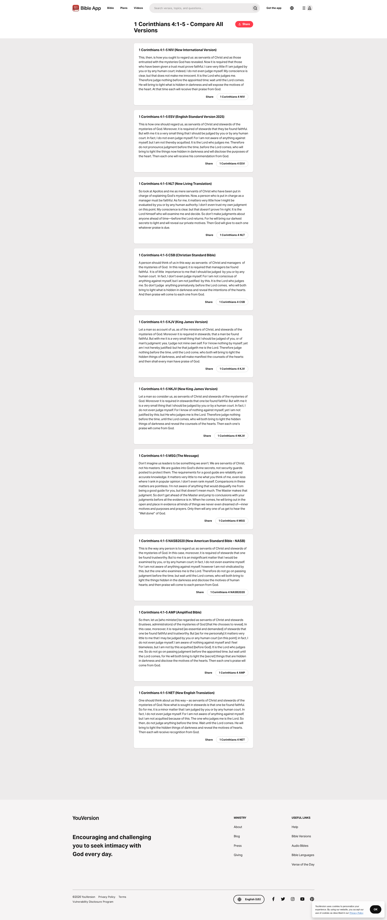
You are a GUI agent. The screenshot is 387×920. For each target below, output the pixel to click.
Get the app (273, 7)
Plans (123, 7)
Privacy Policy (106, 896)
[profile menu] (306, 8)
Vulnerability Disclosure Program (93, 901)
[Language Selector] (292, 8)
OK (376, 909)
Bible (110, 7)
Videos (138, 7)
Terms (122, 896)
